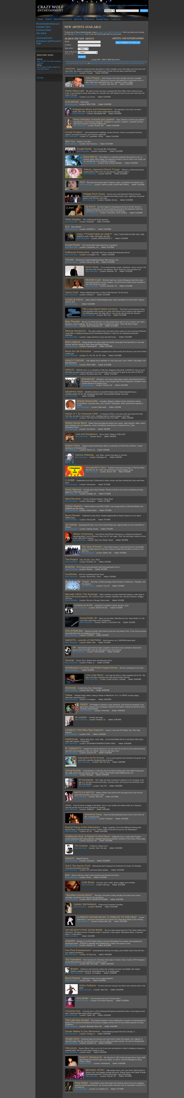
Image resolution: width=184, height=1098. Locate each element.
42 (114, 63)
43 (117, 63)
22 (132, 61)
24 (139, 61)
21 (129, 61)
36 (95, 63)
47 (129, 63)
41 (110, 63)
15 (111, 61)
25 (142, 61)
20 (126, 61)
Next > (143, 63)
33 (85, 63)
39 (104, 63)
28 (70, 63)
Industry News (102, 19)
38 (101, 63)
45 (123, 63)
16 (114, 61)
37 (98, 63)
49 (135, 63)
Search (48, 19)
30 (76, 63)
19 (123, 61)
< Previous (69, 61)
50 (139, 63)
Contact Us (116, 19)
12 (101, 61)
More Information (71, 73)
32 (82, 63)
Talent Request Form (62, 19)
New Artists (41, 33)
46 (126, 63)
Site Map (40, 78)
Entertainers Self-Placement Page (48, 42)
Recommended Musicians (47, 24)
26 (145, 61)
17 (117, 61)
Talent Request (79, 34)
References (89, 19)
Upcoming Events (44, 38)
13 (104, 61)
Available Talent (43, 27)
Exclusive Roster (43, 30)
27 (67, 63)
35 (92, 63)
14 (107, 61)
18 (120, 61)
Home (40, 19)
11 (98, 61)
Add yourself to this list (128, 43)
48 (132, 63)
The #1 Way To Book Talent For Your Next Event (48, 68)
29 (73, 63)
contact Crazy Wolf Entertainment (110, 32)
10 (95, 61)
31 (79, 63)
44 (120, 63)
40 (107, 63)
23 (136, 61)
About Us (78, 19)
